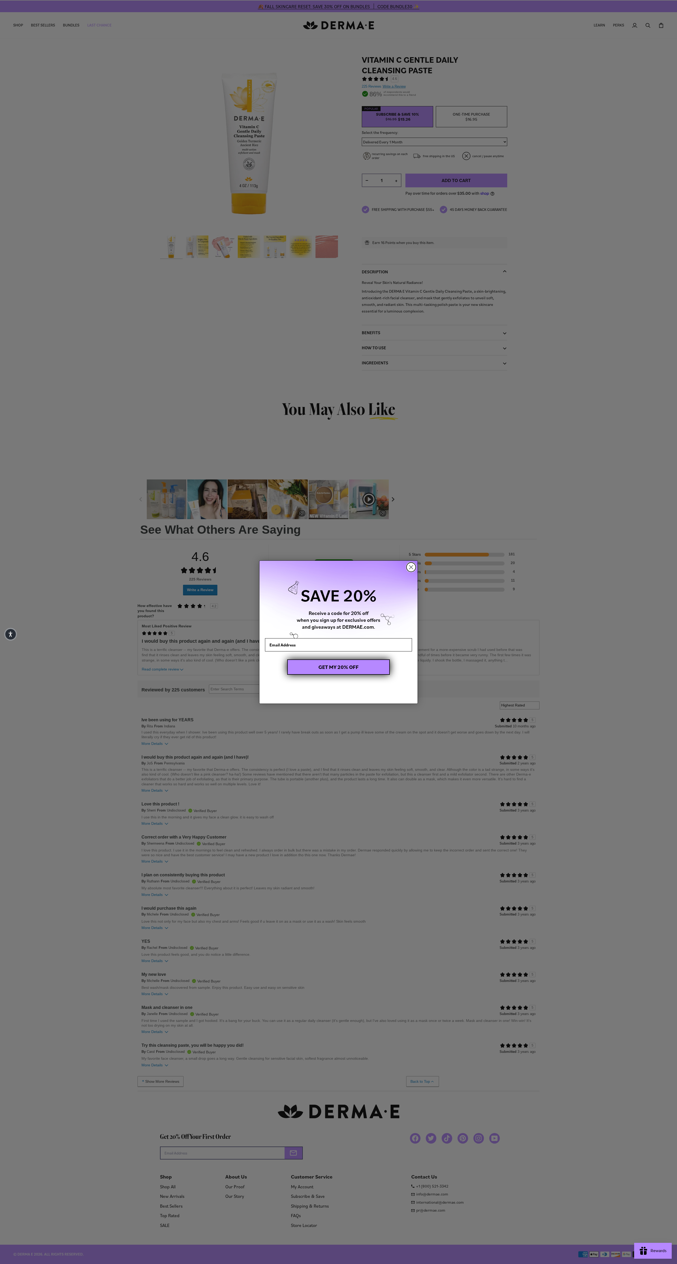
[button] (10, 634)
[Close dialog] (411, 567)
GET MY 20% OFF (338, 667)
